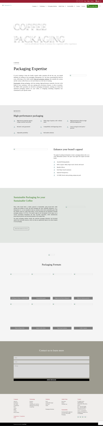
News (85, 1)
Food (47, 401)
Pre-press (31, 401)
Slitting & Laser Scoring (34, 405)
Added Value (61, 6)
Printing (31, 402)
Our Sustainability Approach (67, 411)
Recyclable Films (93, 6)
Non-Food (47, 404)
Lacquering (32, 406)
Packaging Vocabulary (50, 409)
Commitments (16, 405)
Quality (63, 402)
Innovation (64, 401)
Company (34, 6)
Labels (47, 405)
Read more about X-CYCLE (21, 228)
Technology (42, 6)
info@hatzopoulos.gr (81, 408)
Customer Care (64, 404)
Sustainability (70, 6)
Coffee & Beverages (49, 402)
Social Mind (24, 424)
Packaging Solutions (52, 6)
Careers (83, 6)
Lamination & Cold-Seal (34, 404)
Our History (16, 402)
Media (88, 1)
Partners (92, 1)
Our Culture (16, 404)
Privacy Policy (16, 412)
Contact (78, 6)
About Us (15, 401)
